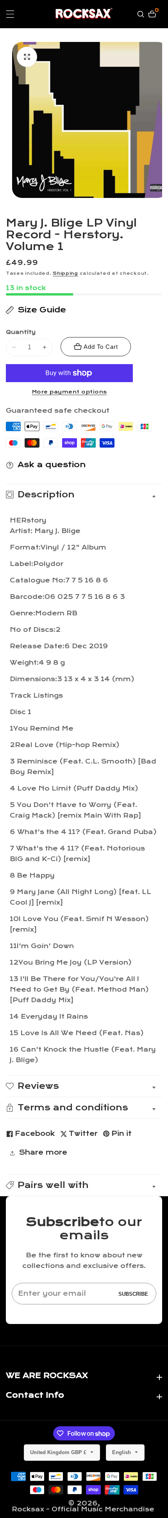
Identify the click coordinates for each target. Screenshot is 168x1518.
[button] (84, 1185)
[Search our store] (141, 14)
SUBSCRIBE (133, 1294)
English (122, 1452)
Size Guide (42, 309)
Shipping (65, 273)
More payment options (69, 392)
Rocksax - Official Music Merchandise (83, 1509)
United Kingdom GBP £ (59, 1452)
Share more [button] (43, 1152)
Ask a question (52, 464)
